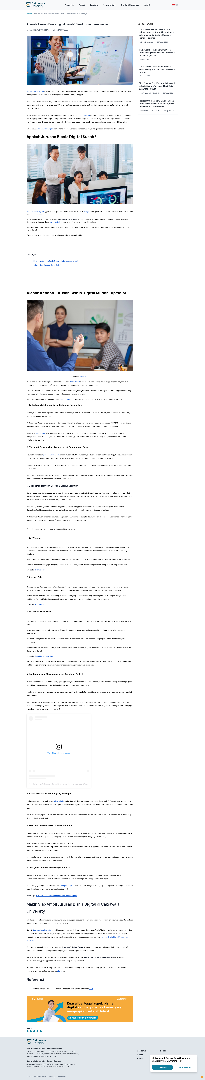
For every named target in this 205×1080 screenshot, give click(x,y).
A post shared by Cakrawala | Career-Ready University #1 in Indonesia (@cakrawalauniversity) (64, 784)
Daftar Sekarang (185, 1067)
